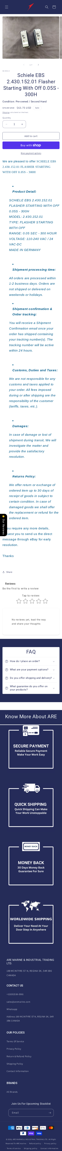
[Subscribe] (50, 1113)
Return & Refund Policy (19, 1056)
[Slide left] (23, 64)
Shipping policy (31, 1148)
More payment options (31, 153)
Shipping (5, 112)
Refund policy (35, 1143)
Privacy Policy (14, 1048)
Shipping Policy (15, 1063)
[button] (6, 7)
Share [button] (9, 571)
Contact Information (18, 1071)
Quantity (6, 117)
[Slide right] (38, 64)
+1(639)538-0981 (15, 994)
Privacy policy (50, 1143)
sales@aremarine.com (18, 1001)
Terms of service (14, 1148)
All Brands (12, 1091)
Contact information (49, 1148)
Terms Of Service (15, 1041)
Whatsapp (12, 1009)
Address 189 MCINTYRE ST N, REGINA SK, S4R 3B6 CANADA (30, 1018)
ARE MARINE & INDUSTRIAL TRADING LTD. (30, 1139)
